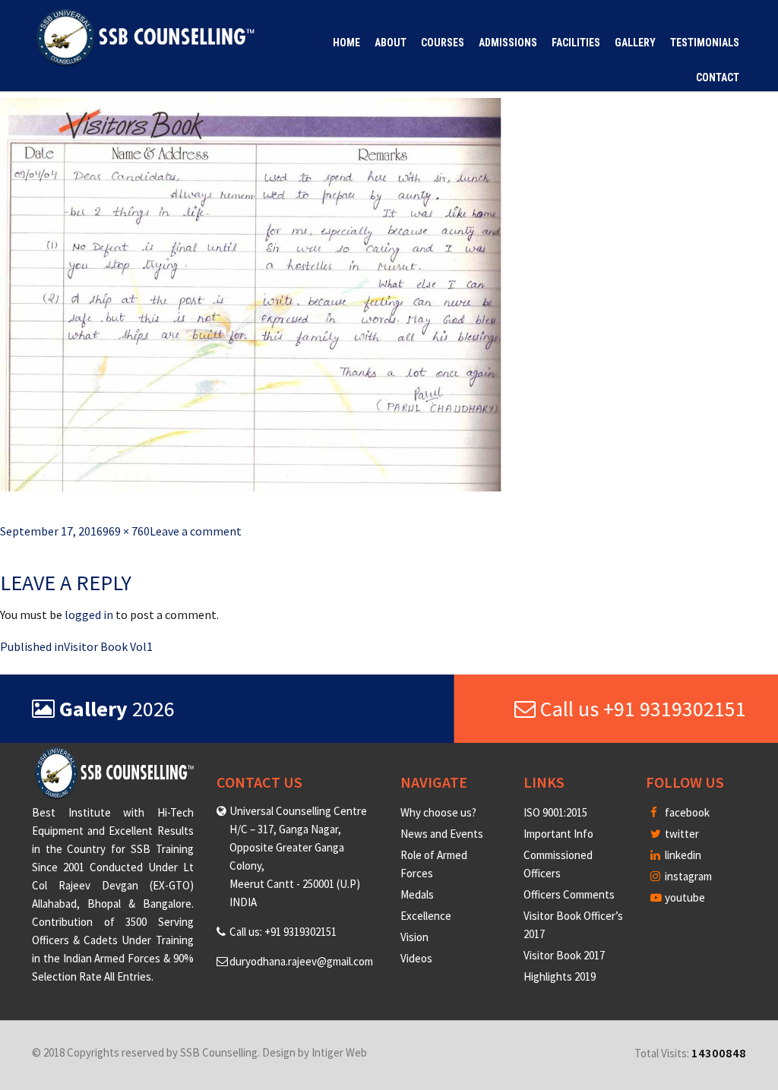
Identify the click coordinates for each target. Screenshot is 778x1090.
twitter (681, 833)
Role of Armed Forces (433, 864)
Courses (442, 42)
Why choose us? (438, 812)
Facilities (576, 42)
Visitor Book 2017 (564, 955)
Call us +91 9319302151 (641, 708)
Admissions (508, 42)
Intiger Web (339, 1052)
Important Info (558, 833)
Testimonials (704, 42)
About (390, 42)
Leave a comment (196, 531)
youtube (684, 897)
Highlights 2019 (559, 976)
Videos (416, 958)
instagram (687, 876)
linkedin (682, 855)
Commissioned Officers (558, 864)
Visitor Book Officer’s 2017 (573, 924)
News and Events (441, 833)
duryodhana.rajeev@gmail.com (301, 961)
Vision (414, 937)
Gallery (635, 42)
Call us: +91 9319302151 (283, 931)
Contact (717, 77)
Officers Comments (569, 894)
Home (346, 42)
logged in (89, 614)
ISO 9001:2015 (555, 812)
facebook (686, 812)
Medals (417, 894)
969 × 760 (126, 531)
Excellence (425, 915)
